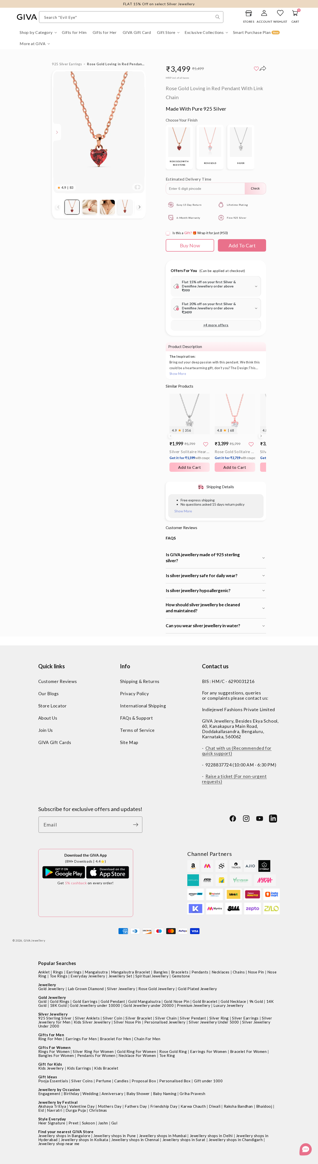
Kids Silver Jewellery (92, 1022)
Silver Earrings (245, 1018)
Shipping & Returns (139, 681)
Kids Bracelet (106, 1068)
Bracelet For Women (248, 1051)
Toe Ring (167, 1055)
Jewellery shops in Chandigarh (236, 1139)
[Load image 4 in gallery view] (125, 207)
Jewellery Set (120, 976)
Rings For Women (54, 1051)
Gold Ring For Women (136, 1051)
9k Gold (256, 1001)
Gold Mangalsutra (144, 1001)
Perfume (103, 1081)
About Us (47, 718)
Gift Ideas (47, 1077)
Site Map (129, 742)
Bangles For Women (56, 1055)
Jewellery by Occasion (59, 1089)
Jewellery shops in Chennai (135, 1139)
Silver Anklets (87, 1018)
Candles (121, 1081)
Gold (42, 1001)
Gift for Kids (50, 1064)
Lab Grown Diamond (86, 988)
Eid (41, 1110)
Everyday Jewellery (88, 976)
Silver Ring (219, 1018)
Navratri (54, 1110)
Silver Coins (82, 1081)
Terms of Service (137, 730)
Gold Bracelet (205, 1001)
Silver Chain (166, 1018)
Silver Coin (112, 1018)
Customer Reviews (57, 681)
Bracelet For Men (115, 1038)
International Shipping (143, 705)
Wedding (90, 1093)
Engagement (49, 1093)
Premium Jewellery (193, 1005)
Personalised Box (175, 1081)
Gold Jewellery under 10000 (95, 1005)
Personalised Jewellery (165, 1022)
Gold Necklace (233, 1001)
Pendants (200, 972)
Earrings (74, 972)
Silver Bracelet (138, 1018)
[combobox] (131, 17)
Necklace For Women (137, 1055)
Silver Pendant (193, 1018)
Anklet (44, 972)
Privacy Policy (134, 693)
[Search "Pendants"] (217, 16)
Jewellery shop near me (59, 1143)
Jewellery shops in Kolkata (84, 1139)
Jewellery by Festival (58, 1102)
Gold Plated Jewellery (197, 988)
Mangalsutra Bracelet (130, 972)
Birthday (71, 1093)
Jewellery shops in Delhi (211, 1135)
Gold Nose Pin (177, 1001)
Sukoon (88, 1123)
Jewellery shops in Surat (183, 1139)
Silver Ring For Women (93, 1051)
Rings (58, 972)
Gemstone (181, 976)
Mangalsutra (96, 972)
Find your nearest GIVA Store (66, 1131)
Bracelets (179, 972)
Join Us (45, 730)
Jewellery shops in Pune (114, 1135)
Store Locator (52, 705)
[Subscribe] (136, 824)
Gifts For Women (54, 1047)
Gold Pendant (113, 1001)
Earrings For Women (208, 1051)
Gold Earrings (85, 1001)
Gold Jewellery (51, 988)
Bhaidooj (264, 1106)
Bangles (161, 972)
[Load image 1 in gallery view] (72, 207)
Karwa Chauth (193, 1106)
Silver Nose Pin (127, 1022)
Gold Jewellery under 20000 (148, 1005)
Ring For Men (50, 1038)
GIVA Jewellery (34, 940)
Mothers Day (110, 1106)
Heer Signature (51, 1123)
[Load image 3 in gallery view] (107, 207)
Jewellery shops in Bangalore (64, 1135)
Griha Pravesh (192, 1093)
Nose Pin (256, 972)
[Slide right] (139, 207)
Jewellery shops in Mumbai (163, 1135)
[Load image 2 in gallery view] (89, 207)
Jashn (103, 1123)
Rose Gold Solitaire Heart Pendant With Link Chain (235, 454)
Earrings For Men (81, 1038)
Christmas (98, 1110)
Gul (114, 1123)
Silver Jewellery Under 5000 (214, 1022)
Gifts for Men (51, 1034)
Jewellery (47, 984)
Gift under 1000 (208, 1081)
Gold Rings (60, 1001)
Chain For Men (147, 1038)
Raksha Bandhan (238, 1106)
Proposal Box (144, 1081)
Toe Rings (58, 976)
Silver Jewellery (121, 988)
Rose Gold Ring (173, 1051)
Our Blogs (48, 693)
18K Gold (58, 1005)
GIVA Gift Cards (54, 742)
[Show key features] (57, 132)
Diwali (215, 1106)
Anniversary (112, 1093)
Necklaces (221, 972)
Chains (239, 972)
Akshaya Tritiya (52, 1106)
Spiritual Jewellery (151, 976)
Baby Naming (165, 1093)
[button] (38, 32)
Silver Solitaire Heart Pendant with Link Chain (189, 454)
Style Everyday (52, 1119)
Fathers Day (136, 1106)
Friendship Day (163, 1106)
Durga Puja (76, 1110)
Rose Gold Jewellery (156, 988)
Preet (74, 1123)
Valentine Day (82, 1106)
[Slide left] (58, 207)
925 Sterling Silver (55, 1018)
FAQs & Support (136, 718)
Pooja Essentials (53, 1081)
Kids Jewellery (51, 1068)
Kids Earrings (79, 1068)
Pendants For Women (96, 1055)
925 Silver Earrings (67, 64)
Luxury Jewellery (228, 1005)
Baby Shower (138, 1093)
